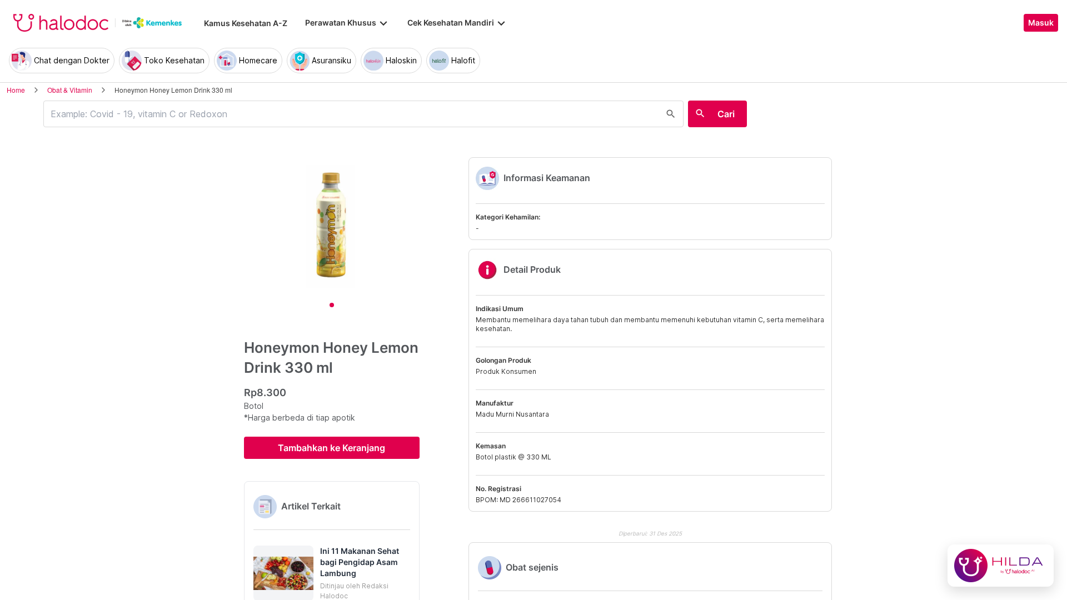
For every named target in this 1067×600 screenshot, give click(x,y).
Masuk (1041, 22)
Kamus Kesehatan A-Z (245, 23)
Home (16, 89)
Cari (726, 114)
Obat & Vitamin (69, 89)
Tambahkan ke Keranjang (331, 447)
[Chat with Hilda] (1001, 565)
